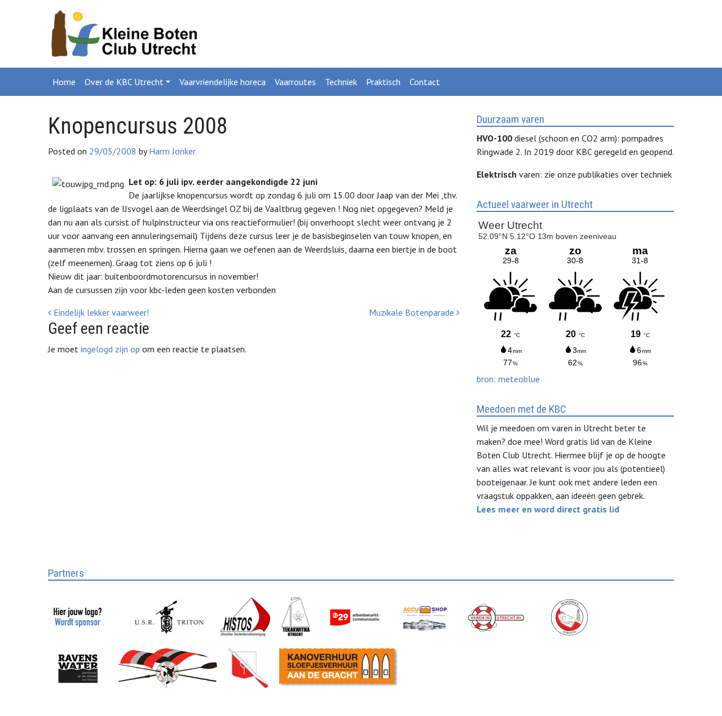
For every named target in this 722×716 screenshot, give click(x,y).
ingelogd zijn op (110, 349)
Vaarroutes (295, 81)
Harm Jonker (171, 151)
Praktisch (383, 81)
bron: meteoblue (508, 378)
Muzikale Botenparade (412, 312)
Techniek (341, 81)
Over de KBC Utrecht (124, 81)
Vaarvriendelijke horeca (222, 81)
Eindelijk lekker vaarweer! (100, 312)
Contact (425, 81)
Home (64, 81)
